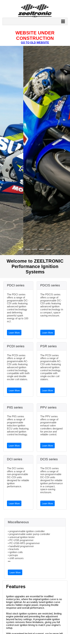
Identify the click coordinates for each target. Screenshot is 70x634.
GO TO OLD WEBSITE (35, 42)
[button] (5, 150)
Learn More (14, 332)
